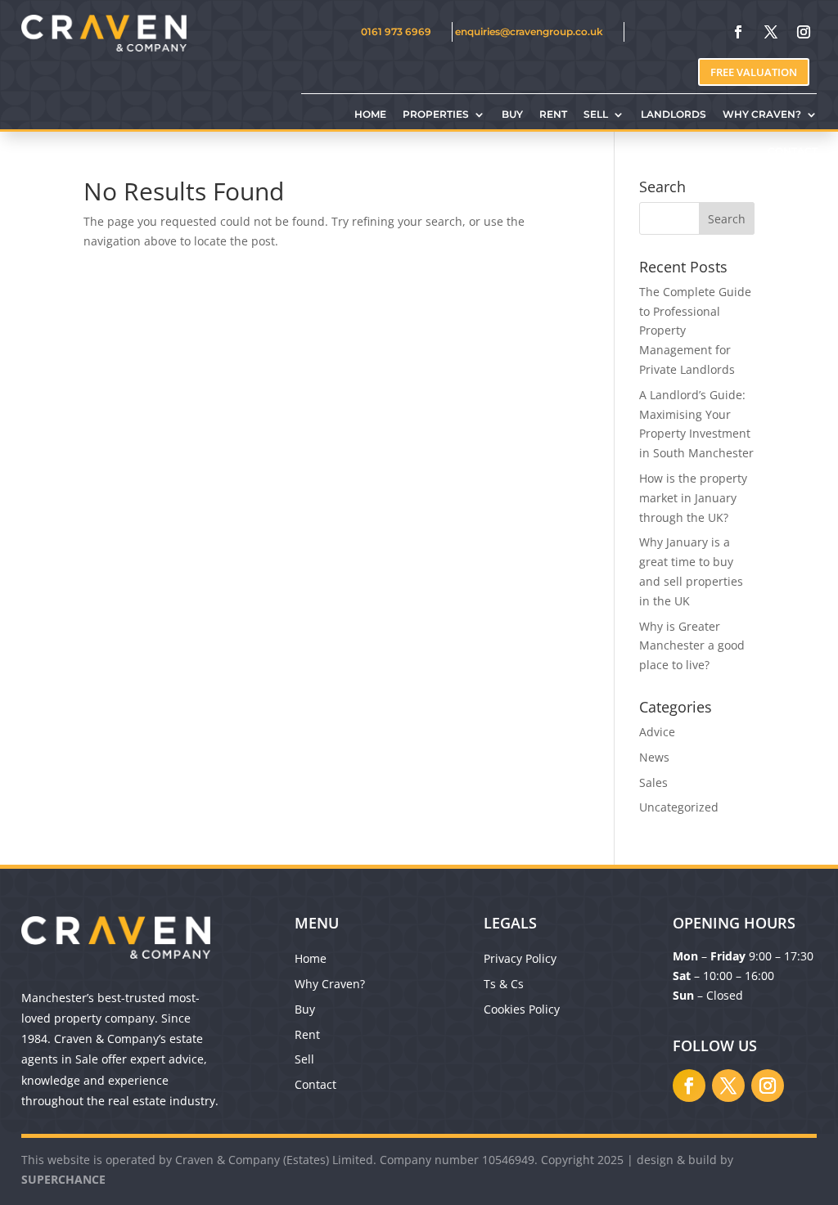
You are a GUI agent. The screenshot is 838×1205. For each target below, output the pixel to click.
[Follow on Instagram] (804, 32)
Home (311, 958)
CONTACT (793, 151)
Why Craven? (330, 983)
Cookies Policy (522, 1009)
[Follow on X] (771, 32)
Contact (315, 1084)
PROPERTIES (436, 114)
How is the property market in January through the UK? (693, 497)
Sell (304, 1059)
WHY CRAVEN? (762, 114)
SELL (595, 114)
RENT (553, 114)
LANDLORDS (673, 114)
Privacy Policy (520, 958)
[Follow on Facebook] (738, 32)
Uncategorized (679, 807)
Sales (653, 782)
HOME (370, 114)
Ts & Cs (504, 983)
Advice (657, 732)
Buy (305, 1009)
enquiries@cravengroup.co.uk (529, 31)
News (654, 757)
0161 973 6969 (396, 31)
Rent (307, 1034)
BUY (512, 114)
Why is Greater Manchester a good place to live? (692, 645)
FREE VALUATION (753, 72)
